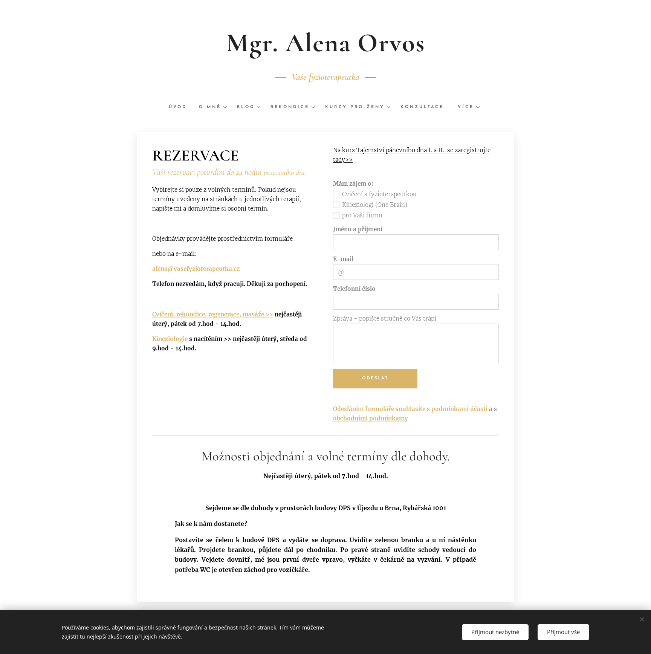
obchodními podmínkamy (370, 418)
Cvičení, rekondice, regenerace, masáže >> (212, 314)
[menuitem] (181, 107)
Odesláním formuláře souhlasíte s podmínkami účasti (410, 409)
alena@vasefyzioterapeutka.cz (196, 268)
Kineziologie (170, 338)
